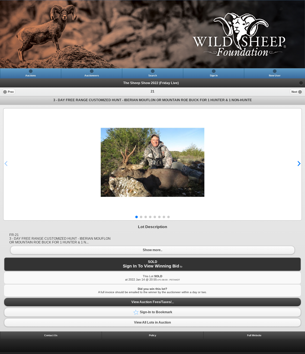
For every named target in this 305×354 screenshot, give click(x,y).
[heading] (152, 34)
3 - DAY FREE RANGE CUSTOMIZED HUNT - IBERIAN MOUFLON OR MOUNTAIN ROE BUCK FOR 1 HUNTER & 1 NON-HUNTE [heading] (152, 100)
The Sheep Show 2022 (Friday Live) (151, 83)
